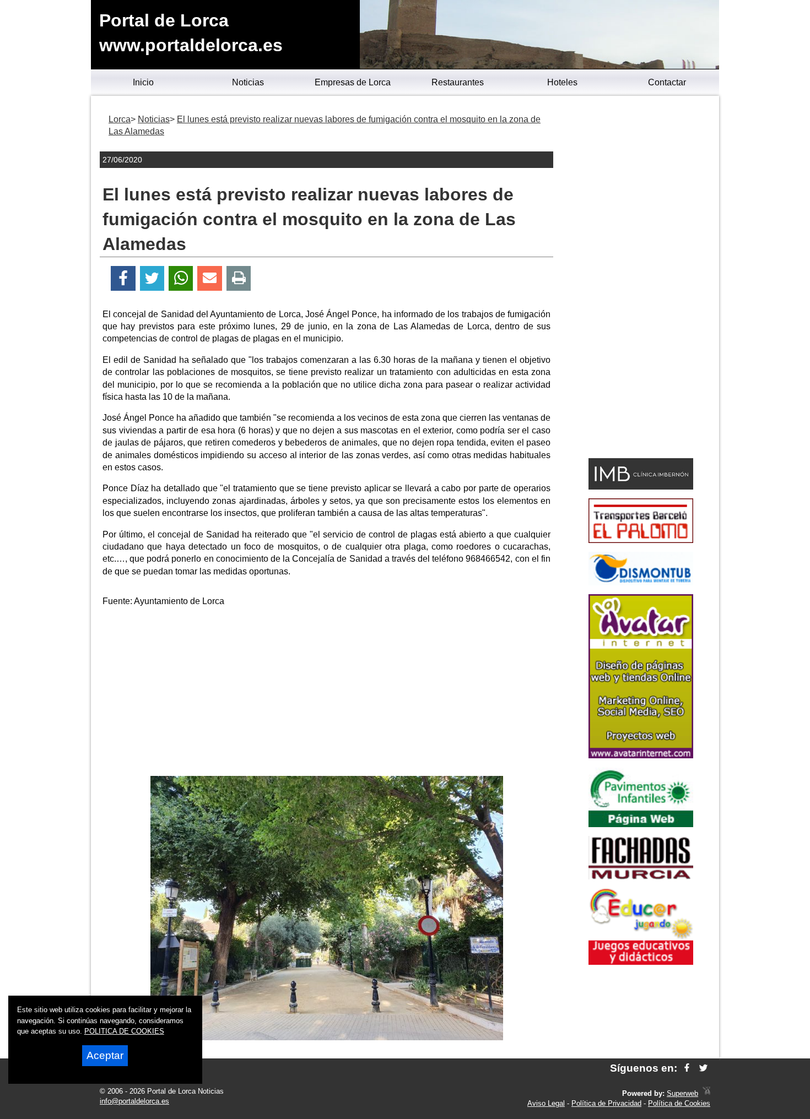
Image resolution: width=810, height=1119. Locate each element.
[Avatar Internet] (640, 755)
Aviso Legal (546, 1103)
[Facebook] (123, 278)
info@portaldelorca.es (134, 1101)
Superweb (682, 1093)
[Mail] (209, 278)
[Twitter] (152, 278)
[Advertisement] (326, 693)
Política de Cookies (679, 1103)
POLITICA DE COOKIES (124, 1031)
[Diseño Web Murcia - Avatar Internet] (706, 1093)
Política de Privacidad (606, 1103)
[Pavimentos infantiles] (640, 824)
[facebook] (687, 1068)
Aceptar (105, 1055)
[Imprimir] (238, 278)
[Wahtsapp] (181, 278)
